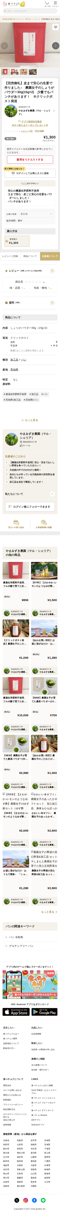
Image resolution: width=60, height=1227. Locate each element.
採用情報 (7, 1125)
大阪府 (34, 1165)
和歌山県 (21, 1169)
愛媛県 (20, 1178)
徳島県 (47, 1174)
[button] (30, 280)
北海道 (6, 1140)
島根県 (47, 1169)
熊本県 (34, 1182)
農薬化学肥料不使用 (16, 394)
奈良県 (6, 1169)
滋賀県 (6, 1165)
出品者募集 (36, 1034)
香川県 (6, 1178)
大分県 (47, 1182)
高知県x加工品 (13, 399)
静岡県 (20, 1161)
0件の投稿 (39, 131)
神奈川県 (21, 1153)
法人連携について (39, 1065)
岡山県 (6, 1174)
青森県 (20, 1140)
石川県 (6, 1157)
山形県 (20, 1144)
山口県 (34, 1174)
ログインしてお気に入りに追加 (32, 173)
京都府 (20, 1165)
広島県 (20, 1174)
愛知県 (34, 1161)
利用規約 (7, 1100)
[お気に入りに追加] (55, 27)
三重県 (47, 1161)
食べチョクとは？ (11, 1034)
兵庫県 (47, 1165)
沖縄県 (34, 1186)
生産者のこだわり (15, 456)
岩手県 (34, 1140)
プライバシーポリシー (13, 1105)
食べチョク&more (39, 1115)
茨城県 (47, 1144)
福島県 (34, 1144)
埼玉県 (34, 1149)
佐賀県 (6, 1182)
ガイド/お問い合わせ (12, 1090)
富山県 (47, 1153)
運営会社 (7, 1085)
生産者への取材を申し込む (43, 1049)
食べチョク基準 (10, 1039)
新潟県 (34, 1153)
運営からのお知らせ (12, 1095)
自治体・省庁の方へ (40, 1070)
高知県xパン (32, 399)
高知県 (14, 369)
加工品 (14, 359)
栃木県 (6, 1149)
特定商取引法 (9, 1109)
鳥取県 (34, 1169)
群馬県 (20, 1149)
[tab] (10, 256)
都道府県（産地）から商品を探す (20, 1134)
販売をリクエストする (30, 159)
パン (23, 359)
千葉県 (47, 1149)
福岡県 (47, 1178)
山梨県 (34, 1157)
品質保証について (11, 1043)
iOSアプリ (36, 1120)
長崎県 (20, 1182)
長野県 (47, 1157)
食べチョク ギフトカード (42, 1110)
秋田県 (6, 1144)
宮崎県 (6, 1186)
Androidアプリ (38, 1125)
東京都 (6, 1153)
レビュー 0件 (27, 131)
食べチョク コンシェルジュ (43, 1098)
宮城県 (47, 1140)
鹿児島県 (21, 1186)
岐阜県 (6, 1161)
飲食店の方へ (9, 1048)
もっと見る (31, 420)
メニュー (55, 6)
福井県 (20, 1157)
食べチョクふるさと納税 (42, 1085)
